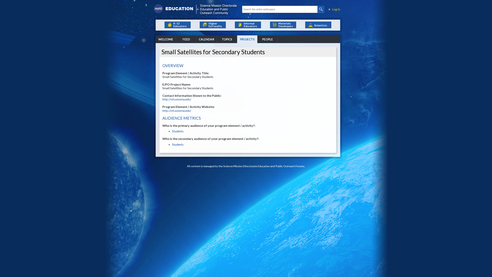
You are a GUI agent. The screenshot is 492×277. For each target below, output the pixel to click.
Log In (336, 9)
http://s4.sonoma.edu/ (176, 99)
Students (178, 131)
